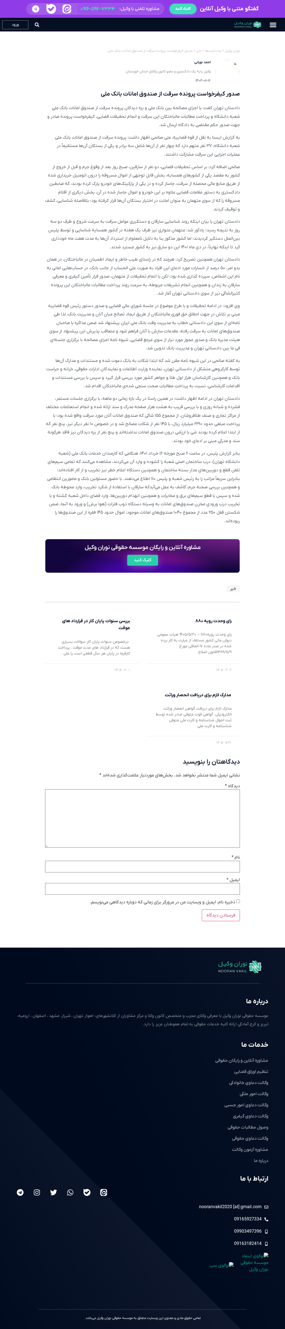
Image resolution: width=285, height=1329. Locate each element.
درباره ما (257, 1001)
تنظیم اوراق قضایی (251, 1072)
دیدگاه (232, 786)
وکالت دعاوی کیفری (250, 1116)
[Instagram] (36, 1192)
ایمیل (233, 880)
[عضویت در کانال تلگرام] (35, 9)
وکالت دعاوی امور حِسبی (246, 1105)
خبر (233, 589)
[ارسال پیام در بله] (51, 9)
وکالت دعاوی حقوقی (250, 1138)
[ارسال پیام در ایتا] (67, 9)
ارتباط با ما (254, 1178)
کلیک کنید (183, 8)
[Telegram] (20, 1192)
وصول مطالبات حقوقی (247, 1127)
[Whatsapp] (70, 1192)
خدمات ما (254, 1045)
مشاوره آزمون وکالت (250, 1150)
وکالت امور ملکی (254, 1094)
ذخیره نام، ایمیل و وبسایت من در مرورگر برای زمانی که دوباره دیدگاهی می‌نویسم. (162, 902)
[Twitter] (53, 1192)
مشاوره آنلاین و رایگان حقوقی (241, 1060)
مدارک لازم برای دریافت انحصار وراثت (198, 695)
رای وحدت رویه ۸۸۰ (213, 621)
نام (236, 857)
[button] (95, 8)
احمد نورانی (202, 62)
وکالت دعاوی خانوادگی (248, 1083)
